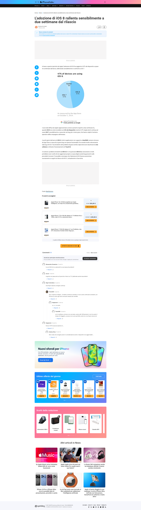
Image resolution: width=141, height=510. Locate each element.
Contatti (90, 505)
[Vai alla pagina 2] (66, 400)
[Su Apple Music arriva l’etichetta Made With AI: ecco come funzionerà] (46, 455)
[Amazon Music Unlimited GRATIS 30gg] (41, 384)
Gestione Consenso (67, 506)
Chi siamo (85, 505)
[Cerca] (38, 2)
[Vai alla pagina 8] (74, 400)
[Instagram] (96, 507)
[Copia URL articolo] (37, 95)
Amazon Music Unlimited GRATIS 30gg (41, 391)
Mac (48, 5)
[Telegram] (101, 507)
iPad (42, 5)
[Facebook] (89, 507)
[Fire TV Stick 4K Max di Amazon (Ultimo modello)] (100, 384)
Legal (94, 505)
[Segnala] (53, 270)
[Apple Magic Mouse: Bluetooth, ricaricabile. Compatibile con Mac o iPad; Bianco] (77, 384)
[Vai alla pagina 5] (70, 400)
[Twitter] (91, 507)
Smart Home (69, 5)
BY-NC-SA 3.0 (59, 506)
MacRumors (49, 191)
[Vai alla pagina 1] (65, 400)
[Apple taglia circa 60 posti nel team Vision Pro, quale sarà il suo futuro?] (70, 455)
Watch (61, 5)
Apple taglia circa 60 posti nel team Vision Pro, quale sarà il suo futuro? (70, 466)
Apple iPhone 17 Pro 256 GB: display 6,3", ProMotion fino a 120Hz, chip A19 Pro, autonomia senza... (66, 216)
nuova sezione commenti (49, 35)
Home (36, 13)
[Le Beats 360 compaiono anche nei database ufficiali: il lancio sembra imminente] (94, 455)
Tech (83, 5)
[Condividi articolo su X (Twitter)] (37, 73)
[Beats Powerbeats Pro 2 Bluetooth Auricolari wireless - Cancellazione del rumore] (65, 384)
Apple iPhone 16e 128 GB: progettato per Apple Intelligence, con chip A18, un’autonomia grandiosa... (65, 202)
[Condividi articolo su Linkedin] (37, 78)
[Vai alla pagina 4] (69, 400)
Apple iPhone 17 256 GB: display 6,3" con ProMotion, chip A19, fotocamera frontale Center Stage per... (66, 230)
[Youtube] (94, 507)
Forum (78, 5)
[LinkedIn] (103, 507)
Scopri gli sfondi (44, 360)
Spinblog (54, 505)
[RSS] (105, 507)
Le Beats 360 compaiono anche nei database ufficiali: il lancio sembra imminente (94, 466)
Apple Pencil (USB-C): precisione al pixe (89, 391)
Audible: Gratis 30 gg (53, 390)
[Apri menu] (54, 2)
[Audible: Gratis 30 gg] (53, 384)
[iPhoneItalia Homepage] (47, 2)
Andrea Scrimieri (42, 26)
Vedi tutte (99, 376)
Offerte (88, 5)
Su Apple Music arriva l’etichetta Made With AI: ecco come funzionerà (46, 466)
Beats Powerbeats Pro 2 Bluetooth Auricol (65, 391)
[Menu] (36, 2)
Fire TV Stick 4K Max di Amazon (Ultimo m (101, 391)
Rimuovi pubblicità (70, 60)
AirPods (54, 5)
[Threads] (98, 507)
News (40, 13)
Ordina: (88, 252)
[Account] (104, 2)
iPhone (37, 5)
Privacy (99, 505)
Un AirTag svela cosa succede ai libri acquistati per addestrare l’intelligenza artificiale (70, 491)
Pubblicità (103, 505)
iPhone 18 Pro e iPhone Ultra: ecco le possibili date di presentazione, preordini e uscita (46, 491)
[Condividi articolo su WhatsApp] (37, 90)
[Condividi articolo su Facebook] (37, 67)
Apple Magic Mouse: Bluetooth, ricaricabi (77, 391)
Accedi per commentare (90, 258)
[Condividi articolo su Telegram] (37, 84)
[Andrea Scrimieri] (36, 27)
